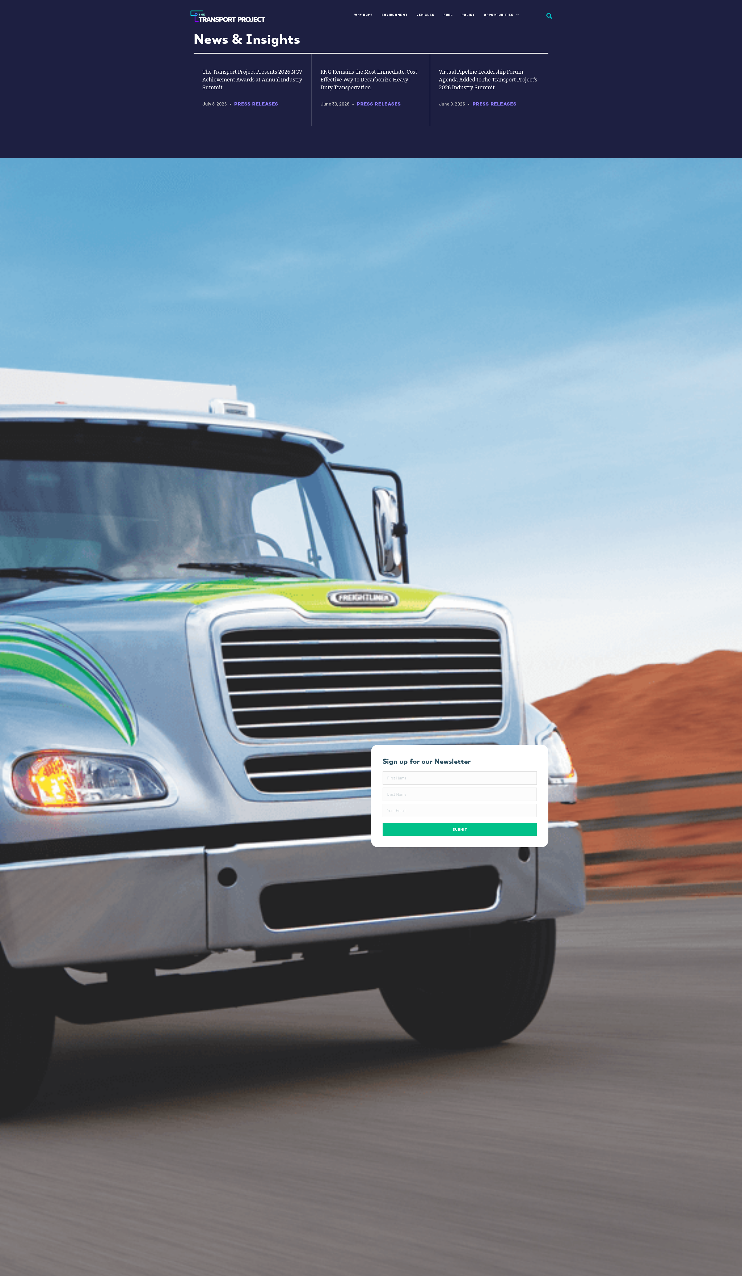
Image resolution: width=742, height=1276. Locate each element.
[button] (460, 829)
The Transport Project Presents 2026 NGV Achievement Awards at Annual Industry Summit (252, 80)
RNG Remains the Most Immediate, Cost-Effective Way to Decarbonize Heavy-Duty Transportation (370, 80)
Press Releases (256, 104)
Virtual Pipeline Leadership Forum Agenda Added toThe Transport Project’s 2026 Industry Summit (488, 80)
